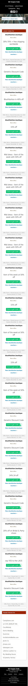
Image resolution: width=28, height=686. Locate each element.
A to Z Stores (9, 6)
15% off (14, 127)
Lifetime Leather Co (9, 651)
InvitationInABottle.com (11, 637)
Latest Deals (19, 6)
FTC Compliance (13, 682)
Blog (18, 8)
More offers (13, 37)
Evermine (6, 634)
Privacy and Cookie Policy (13, 680)
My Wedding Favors (9, 654)
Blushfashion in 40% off (14, 99)
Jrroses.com (7, 644)
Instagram (21, 674)
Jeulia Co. (6, 641)
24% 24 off (13, 475)
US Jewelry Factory (9, 658)
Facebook (10, 674)
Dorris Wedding (8, 631)
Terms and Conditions (13, 678)
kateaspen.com (8, 647)
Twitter (15, 674)
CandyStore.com (8, 620)
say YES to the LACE (13, 561)
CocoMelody (7, 627)
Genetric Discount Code (14, 72)
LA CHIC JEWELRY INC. (10, 624)
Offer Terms (6, 59)
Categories (11, 8)
